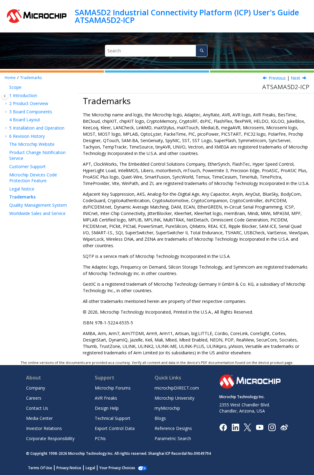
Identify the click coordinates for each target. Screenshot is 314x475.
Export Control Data (115, 428)
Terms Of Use (40, 467)
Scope (15, 87)
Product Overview (28, 103)
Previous (277, 78)
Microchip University (174, 398)
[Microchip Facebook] (223, 426)
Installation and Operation (36, 128)
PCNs (100, 438)
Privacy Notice (68, 467)
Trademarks (31, 77)
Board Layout (24, 120)
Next (295, 78)
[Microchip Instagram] (272, 426)
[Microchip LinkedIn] (235, 426)
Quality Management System (38, 205)
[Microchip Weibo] (284, 427)
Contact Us (37, 408)
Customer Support (27, 166)
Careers (33, 398)
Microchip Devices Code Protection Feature (33, 178)
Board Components (30, 112)
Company (35, 388)
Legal (90, 467)
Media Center (39, 418)
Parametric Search (173, 438)
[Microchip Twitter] (247, 426)
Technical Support (112, 418)
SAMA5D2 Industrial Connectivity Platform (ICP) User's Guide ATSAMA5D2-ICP (187, 16)
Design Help (107, 408)
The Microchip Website (32, 144)
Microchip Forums (113, 388)
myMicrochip (167, 408)
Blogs (160, 418)
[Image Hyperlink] (259, 427)
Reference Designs (173, 428)
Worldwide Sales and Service (37, 213)
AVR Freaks (106, 398)
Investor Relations (44, 428)
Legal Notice (21, 189)
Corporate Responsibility (50, 438)
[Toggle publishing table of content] (5, 96)
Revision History (27, 136)
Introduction (23, 95)
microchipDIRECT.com (177, 388)
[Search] (202, 51)
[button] (6, 87)
